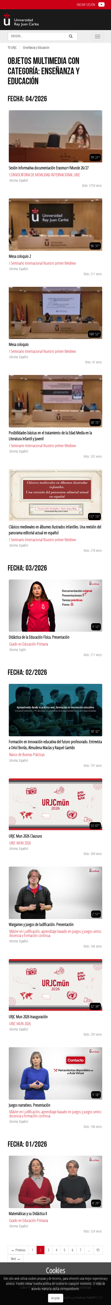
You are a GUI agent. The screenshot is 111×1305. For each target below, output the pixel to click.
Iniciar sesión (86, 4)
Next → (15, 1258)
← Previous (18, 1249)
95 (98, 1249)
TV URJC (12, 47)
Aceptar (55, 1297)
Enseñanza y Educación (36, 47)
